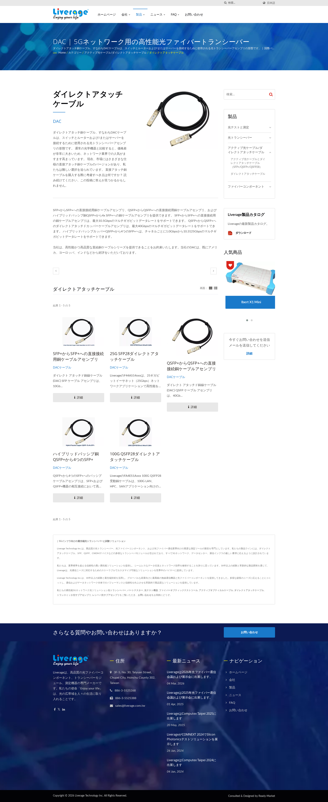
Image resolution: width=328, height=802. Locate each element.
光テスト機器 (151, 590)
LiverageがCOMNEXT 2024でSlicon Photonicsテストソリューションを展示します (192, 739)
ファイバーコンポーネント (246, 186)
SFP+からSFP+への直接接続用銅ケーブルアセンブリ (78, 356)
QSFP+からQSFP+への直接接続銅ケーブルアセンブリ (191, 365)
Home (62, 52)
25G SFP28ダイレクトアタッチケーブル (134, 356)
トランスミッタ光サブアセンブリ (74, 595)
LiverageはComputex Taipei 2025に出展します (191, 715)
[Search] (271, 94)
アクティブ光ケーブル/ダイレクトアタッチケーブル (115, 52)
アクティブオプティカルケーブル (216, 590)
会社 (124, 14)
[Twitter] (59, 709)
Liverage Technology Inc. (89, 795)
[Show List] (215, 288)
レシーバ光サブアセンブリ (106, 595)
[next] (214, 271)
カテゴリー (75, 52)
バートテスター (135, 590)
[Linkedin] (63, 709)
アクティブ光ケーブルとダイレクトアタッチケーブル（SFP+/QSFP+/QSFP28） (248, 163)
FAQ (174, 14)
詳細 (249, 353)
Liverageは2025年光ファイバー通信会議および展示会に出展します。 (191, 695)
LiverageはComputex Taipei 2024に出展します (191, 762)
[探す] (225, 3)
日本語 (271, 3)
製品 (139, 14)
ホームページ (107, 14)
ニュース (156, 14)
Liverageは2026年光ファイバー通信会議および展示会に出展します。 (191, 674)
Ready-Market (267, 796)
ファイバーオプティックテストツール (178, 590)
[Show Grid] (210, 288)
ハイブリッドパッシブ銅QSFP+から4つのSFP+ (76, 456)
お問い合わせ (194, 14)
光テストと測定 (238, 127)
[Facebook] (55, 709)
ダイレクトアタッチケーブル (166, 52)
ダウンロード (243, 232)
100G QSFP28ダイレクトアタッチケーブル (135, 456)
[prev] (56, 271)
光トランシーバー (240, 137)
